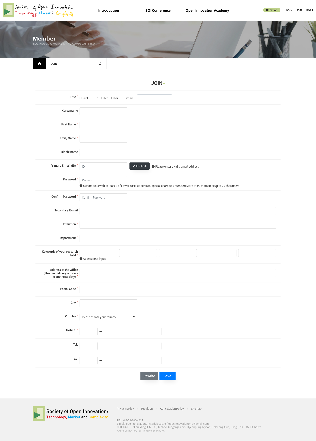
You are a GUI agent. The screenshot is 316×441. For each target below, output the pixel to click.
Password (69, 179)
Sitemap (196, 408)
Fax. (75, 359)
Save (167, 376)
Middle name (69, 151)
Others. (129, 98)
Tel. (75, 344)
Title (73, 96)
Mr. (106, 98)
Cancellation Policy (172, 408)
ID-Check (141, 166)
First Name (68, 124)
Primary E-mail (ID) (63, 165)
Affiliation (69, 224)
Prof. (86, 98)
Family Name (67, 138)
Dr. (96, 98)
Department (68, 237)
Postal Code (68, 288)
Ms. (116, 98)
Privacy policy (125, 408)
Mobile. (71, 330)
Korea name (70, 110)
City (73, 302)
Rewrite (149, 376)
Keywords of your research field (60, 253)
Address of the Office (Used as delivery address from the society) (61, 273)
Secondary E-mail (66, 210)
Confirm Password (63, 196)
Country (70, 316)
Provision (147, 408)
